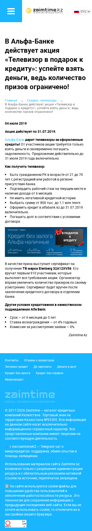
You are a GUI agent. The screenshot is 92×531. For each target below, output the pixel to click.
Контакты (11, 360)
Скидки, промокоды (42, 100)
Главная (11, 100)
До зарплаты (43, 366)
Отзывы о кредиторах (39, 360)
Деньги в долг (67, 366)
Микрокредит (14, 379)
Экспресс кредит (16, 366)
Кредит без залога (17, 373)
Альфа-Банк (14, 139)
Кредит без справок (49, 373)
